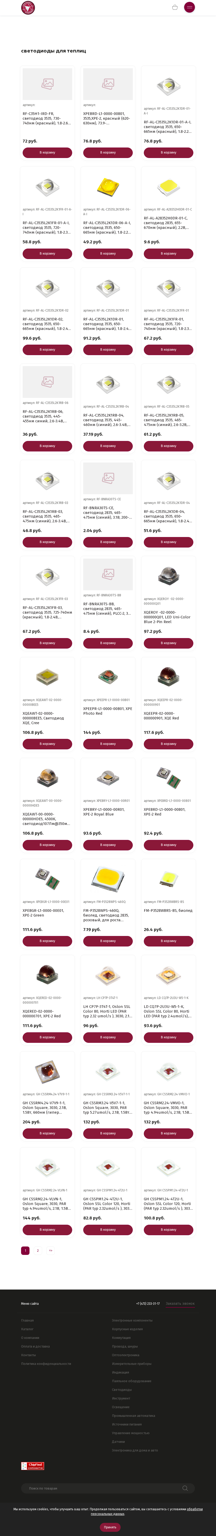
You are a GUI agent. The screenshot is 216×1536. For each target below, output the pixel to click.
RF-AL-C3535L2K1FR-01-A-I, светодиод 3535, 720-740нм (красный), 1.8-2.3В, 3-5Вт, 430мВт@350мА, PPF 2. (47, 227)
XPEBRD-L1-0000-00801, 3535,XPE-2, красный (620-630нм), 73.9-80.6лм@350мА (106, 118)
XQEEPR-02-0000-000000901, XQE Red (161, 715)
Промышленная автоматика (133, 1416)
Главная (27, 1320)
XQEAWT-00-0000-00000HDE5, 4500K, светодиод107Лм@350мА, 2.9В (46, 819)
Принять (110, 1527)
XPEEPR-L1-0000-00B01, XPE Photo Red (107, 711)
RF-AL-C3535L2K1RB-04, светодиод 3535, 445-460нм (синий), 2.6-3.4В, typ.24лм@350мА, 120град (107, 420)
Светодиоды (122, 1390)
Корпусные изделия (127, 1329)
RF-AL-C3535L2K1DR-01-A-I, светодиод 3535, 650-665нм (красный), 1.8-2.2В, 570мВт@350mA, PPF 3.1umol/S (168, 127)
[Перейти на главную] (28, 8)
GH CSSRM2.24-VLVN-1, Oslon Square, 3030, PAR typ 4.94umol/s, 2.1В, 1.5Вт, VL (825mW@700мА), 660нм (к (47, 1204)
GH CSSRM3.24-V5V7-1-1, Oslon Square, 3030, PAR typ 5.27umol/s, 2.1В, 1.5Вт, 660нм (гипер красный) (106, 1108)
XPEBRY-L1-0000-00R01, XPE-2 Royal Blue (104, 812)
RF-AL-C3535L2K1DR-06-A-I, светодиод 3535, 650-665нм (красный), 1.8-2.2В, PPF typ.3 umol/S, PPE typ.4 (107, 227)
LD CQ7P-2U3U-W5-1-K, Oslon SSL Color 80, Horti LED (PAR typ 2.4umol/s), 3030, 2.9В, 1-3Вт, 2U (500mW (168, 1011)
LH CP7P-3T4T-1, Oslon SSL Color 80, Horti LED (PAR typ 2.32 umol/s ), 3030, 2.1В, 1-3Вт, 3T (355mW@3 (107, 1011)
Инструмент (121, 1398)
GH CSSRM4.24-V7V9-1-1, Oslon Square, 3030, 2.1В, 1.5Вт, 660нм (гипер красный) (45, 1108)
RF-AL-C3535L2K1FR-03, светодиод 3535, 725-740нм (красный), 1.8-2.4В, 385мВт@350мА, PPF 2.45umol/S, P (47, 612)
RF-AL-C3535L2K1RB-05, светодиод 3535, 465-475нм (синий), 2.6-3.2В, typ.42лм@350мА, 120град (168, 420)
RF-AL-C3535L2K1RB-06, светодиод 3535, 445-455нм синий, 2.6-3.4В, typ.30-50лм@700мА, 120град (43, 416)
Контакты (28, 1355)
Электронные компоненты (132, 1320)
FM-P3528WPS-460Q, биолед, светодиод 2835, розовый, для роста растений (106, 915)
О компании (30, 1338)
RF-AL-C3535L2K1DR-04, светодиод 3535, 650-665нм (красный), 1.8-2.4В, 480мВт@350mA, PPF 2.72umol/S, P (168, 516)
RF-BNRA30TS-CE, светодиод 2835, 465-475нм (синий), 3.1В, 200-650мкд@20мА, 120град (106, 513)
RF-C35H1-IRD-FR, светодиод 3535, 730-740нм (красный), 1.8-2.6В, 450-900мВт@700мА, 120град (47, 118)
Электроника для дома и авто (135, 1450)
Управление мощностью (131, 1433)
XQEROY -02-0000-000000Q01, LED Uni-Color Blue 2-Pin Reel (167, 617)
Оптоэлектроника (125, 1355)
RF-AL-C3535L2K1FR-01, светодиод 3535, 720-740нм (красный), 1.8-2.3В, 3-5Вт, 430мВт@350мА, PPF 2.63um (168, 324)
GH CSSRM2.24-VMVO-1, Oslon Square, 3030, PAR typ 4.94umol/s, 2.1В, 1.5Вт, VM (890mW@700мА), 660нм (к (168, 1108)
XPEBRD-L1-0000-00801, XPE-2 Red (164, 812)
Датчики (118, 1442)
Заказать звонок (180, 1303)
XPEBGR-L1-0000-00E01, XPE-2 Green (43, 913)
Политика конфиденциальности (46, 1364)
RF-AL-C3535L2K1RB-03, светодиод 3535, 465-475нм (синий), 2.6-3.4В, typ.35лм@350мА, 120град (46, 516)
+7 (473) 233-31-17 (148, 1304)
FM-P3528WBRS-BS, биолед (168, 910)
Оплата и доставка (35, 1346)
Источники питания (127, 1424)
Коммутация (121, 1338)
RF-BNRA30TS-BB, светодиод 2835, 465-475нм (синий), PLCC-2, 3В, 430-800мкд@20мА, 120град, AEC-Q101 (107, 609)
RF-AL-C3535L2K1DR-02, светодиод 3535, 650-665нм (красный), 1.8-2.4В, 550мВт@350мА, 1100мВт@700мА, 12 (47, 324)
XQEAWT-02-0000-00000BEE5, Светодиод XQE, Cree (43, 718)
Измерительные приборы (131, 1364)
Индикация (120, 1372)
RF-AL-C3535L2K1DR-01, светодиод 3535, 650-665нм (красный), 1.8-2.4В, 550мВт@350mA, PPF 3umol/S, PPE (107, 324)
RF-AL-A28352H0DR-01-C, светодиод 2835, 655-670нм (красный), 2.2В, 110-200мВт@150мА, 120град (166, 223)
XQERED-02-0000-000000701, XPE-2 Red (42, 1013)
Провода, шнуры (125, 1346)
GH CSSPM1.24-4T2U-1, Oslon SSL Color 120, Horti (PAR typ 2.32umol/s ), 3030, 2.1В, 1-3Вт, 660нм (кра (107, 1204)
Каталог (27, 1329)
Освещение (121, 1407)
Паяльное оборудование (131, 1381)
